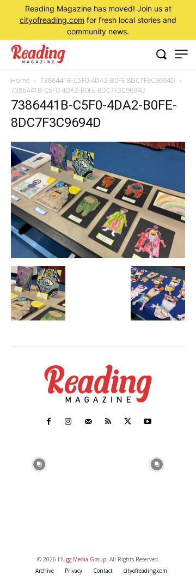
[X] (127, 422)
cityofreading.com (52, 20)
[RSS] (108, 422)
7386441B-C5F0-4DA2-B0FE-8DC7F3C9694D (107, 80)
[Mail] (88, 422)
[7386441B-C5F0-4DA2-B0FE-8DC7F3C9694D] (98, 254)
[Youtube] (147, 422)
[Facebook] (48, 422)
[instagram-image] (39, 463)
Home (20, 80)
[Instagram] (68, 422)
